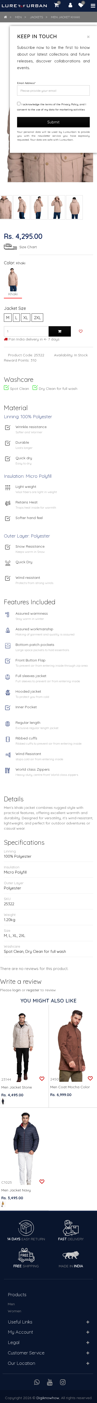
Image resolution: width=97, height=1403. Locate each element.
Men (18, 17)
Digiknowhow (47, 1397)
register (32, 990)
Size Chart (28, 247)
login (16, 990)
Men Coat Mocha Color (70, 1087)
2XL (37, 317)
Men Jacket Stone (16, 1087)
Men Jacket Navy (16, 1190)
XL (25, 317)
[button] (87, 1322)
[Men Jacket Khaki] (21, 207)
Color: (9, 262)
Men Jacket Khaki (65, 17)
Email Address (26, 83)
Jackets (36, 17)
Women (14, 1311)
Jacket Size (15, 308)
